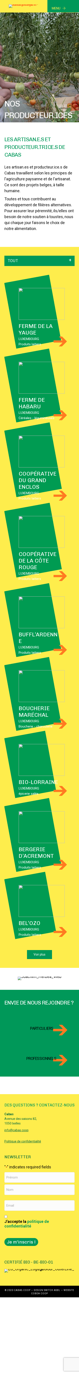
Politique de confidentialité (22, 1141)
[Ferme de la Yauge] (42, 303)
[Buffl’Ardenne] (42, 612)
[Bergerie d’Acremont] (42, 826)
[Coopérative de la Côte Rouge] (42, 531)
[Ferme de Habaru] (42, 377)
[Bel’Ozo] (42, 900)
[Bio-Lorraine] (42, 759)
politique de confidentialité (26, 1224)
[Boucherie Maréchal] (42, 685)
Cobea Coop (39, 1293)
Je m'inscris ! (21, 1242)
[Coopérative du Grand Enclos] (42, 451)
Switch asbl (52, 1290)
